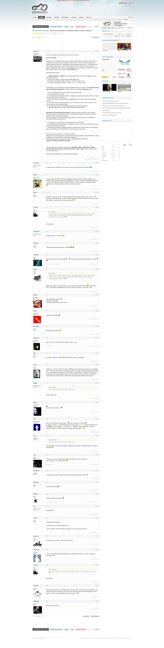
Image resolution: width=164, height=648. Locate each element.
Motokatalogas (65, 17)
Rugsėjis (114, 76)
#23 (47, 493)
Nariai (66, 26)
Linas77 (35, 518)
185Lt (118, 50)
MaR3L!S (35, 494)
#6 (46, 231)
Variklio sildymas (106, 110)
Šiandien (104, 76)
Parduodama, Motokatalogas (110, 40)
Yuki (34, 435)
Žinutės (103, 150)
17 (107, 68)
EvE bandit (36, 549)
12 (111, 65)
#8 (46, 254)
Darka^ (35, 192)
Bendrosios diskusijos (40, 30)
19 (111, 68)
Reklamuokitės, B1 (128, 5)
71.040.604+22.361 (130, 145)
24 (107, 70)
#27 (47, 549)
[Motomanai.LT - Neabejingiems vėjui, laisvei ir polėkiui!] (41, 9)
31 (107, 72)
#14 (47, 353)
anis (34, 418)
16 (105, 68)
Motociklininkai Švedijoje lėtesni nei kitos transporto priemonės (115, 103)
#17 (47, 402)
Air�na (35, 383)
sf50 (34, 353)
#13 (47, 337)
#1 (46, 51)
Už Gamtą (73, 17)
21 (115, 68)
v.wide (130, 638)
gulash (35, 174)
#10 (47, 294)
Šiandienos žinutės (56, 26)
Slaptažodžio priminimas (126, 35)
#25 (47, 517)
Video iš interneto (107, 91)
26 (111, 70)
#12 (47, 326)
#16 (47, 382)
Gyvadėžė (56, 17)
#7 (46, 242)
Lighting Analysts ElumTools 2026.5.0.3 (111, 101)
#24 (47, 506)
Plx (34, 506)
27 (113, 70)
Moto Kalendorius (107, 56)
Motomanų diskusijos (40, 26)
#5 (46, 207)
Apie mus (88, 17)
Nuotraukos (104, 156)
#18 (47, 418)
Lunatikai (35, 536)
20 (113, 68)
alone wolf (36, 338)
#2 (46, 162)
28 (115, 70)
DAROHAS (36, 601)
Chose (35, 269)
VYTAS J (35, 207)
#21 (47, 470)
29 (103, 72)
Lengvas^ (36, 243)
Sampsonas (36, 231)
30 (105, 72)
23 (105, 70)
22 (103, 70)
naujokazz (36, 254)
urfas (34, 455)
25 (109, 70)
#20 (47, 454)
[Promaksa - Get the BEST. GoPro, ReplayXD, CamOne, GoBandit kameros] (124, 68)
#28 (47, 565)
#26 (47, 536)
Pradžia (35, 17)
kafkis (34, 402)
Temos (103, 148)
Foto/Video (48, 17)
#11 (47, 310)
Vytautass (36, 585)
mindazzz (36, 51)
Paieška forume (81, 26)
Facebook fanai (106, 120)
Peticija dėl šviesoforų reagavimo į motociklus (112, 112)
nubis (34, 364)
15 (103, 68)
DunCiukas (36, 326)
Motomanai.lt (35, 638)
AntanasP (88, 159)
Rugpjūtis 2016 (105, 59)
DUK (72, 26)
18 (109, 68)
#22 (47, 482)
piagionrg (36, 482)
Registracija (106, 30)
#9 (46, 269)
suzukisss (36, 163)
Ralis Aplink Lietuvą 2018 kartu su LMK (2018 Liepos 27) (114, 105)
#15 (47, 364)
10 (107, 65)
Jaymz (35, 311)
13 (113, 65)
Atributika (81, 17)
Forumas (41, 17)
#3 (46, 174)
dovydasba (36, 470)
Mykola (35, 295)
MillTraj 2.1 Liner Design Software (110, 115)
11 (109, 65)
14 (115, 65)
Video (103, 158)
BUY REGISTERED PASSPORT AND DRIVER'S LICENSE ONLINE (117, 108)
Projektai (119, 91)
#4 (46, 192)
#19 (47, 435)
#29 (47, 585)
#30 (47, 601)
